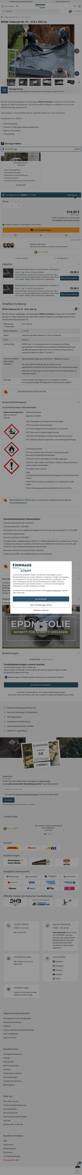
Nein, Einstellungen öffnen (41, 605)
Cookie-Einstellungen (53, 590)
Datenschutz (37, 610)
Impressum (45, 610)
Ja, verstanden (41, 599)
